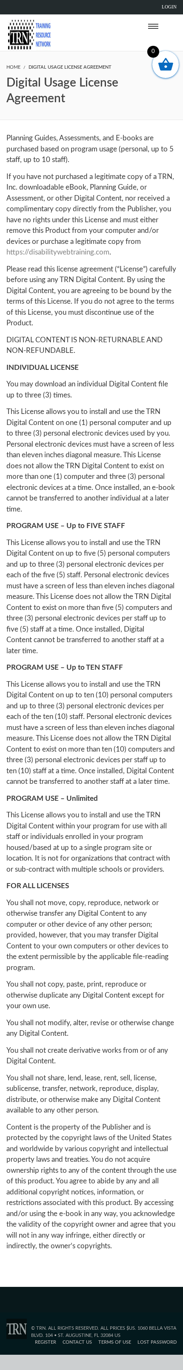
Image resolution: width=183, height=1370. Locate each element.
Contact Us (77, 1342)
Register (45, 1342)
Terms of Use (114, 1342)
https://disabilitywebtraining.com (57, 252)
